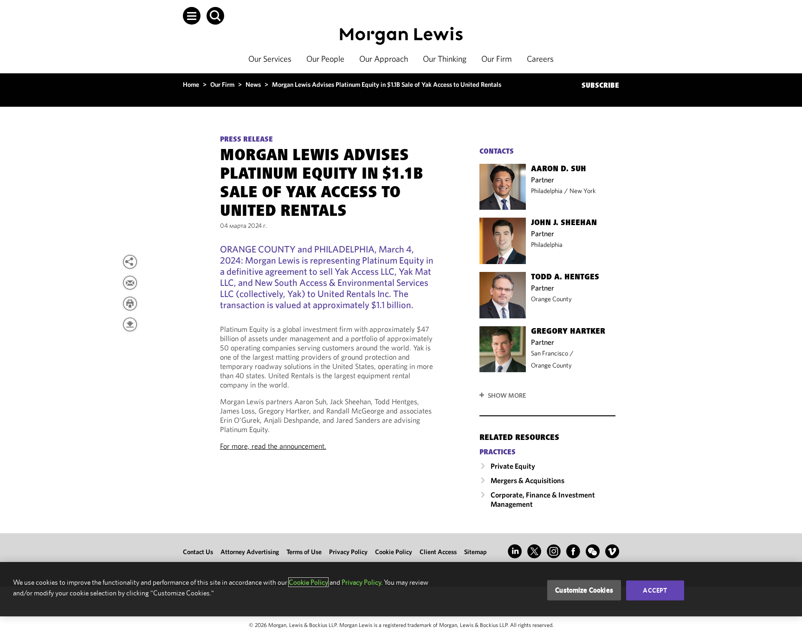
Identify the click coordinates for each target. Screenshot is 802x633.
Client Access (438, 552)
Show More (507, 395)
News (253, 84)
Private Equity (513, 466)
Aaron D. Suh (558, 169)
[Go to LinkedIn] (515, 551)
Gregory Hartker (568, 332)
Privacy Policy (348, 552)
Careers (540, 58)
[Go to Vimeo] (612, 551)
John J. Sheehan (564, 223)
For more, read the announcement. (273, 446)
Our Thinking (444, 58)
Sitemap (475, 552)
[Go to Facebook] (573, 551)
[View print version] (130, 303)
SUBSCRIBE (600, 86)
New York (582, 191)
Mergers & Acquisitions (527, 480)
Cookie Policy (393, 552)
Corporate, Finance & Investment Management (543, 499)
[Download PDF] (130, 324)
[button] (191, 16)
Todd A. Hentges (565, 277)
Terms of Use (304, 552)
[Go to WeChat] (593, 551)
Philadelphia (547, 191)
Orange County (551, 299)
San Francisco (549, 353)
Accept (655, 590)
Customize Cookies (584, 590)
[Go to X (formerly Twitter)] (534, 551)
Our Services (269, 58)
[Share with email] (130, 282)
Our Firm (496, 58)
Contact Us (198, 552)
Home (191, 84)
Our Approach (383, 58)
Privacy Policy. (362, 582)
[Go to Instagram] (554, 551)
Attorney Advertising (249, 552)
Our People (325, 58)
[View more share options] (130, 261)
